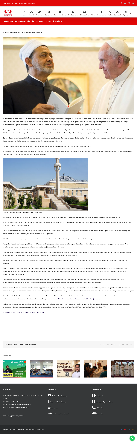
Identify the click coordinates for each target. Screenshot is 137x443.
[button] (131, 13)
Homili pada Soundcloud (60, 414)
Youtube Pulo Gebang (59, 396)
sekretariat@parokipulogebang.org (25, 3)
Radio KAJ (99, 414)
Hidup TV (99, 408)
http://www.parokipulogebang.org (18, 407)
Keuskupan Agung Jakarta (104, 402)
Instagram (54, 408)
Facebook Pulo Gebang (58, 402)
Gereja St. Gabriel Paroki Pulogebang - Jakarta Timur (28, 430)
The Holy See (99, 396)
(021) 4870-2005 (14, 401)
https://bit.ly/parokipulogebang (13, 416)
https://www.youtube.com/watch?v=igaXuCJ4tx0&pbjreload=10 (79, 299)
